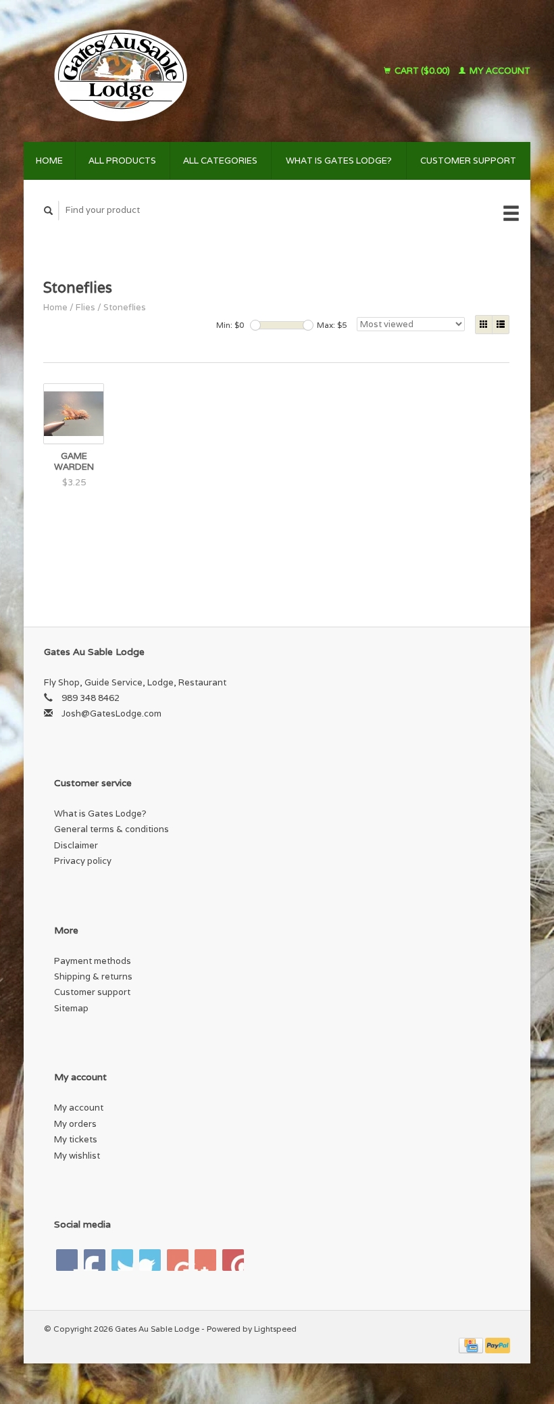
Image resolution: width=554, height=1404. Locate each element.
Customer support (468, 160)
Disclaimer (76, 845)
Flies (85, 307)
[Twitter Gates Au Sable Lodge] (94, 1260)
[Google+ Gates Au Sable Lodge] (122, 1260)
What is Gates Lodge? (339, 160)
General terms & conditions (111, 829)
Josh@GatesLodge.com (111, 713)
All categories (220, 160)
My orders (75, 1124)
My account (499, 70)
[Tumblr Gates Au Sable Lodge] (205, 1260)
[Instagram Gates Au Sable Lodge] (233, 1260)
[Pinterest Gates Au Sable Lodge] (150, 1260)
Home (49, 160)
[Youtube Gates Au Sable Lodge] (177, 1260)
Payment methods (92, 961)
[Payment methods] (472, 1344)
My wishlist (77, 1155)
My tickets (75, 1139)
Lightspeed (275, 1329)
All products (122, 160)
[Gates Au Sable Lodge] (163, 71)
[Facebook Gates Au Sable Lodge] (67, 1260)
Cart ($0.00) (422, 70)
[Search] (49, 210)
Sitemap (71, 1008)
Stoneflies (124, 307)
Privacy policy (82, 861)
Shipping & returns (93, 976)
